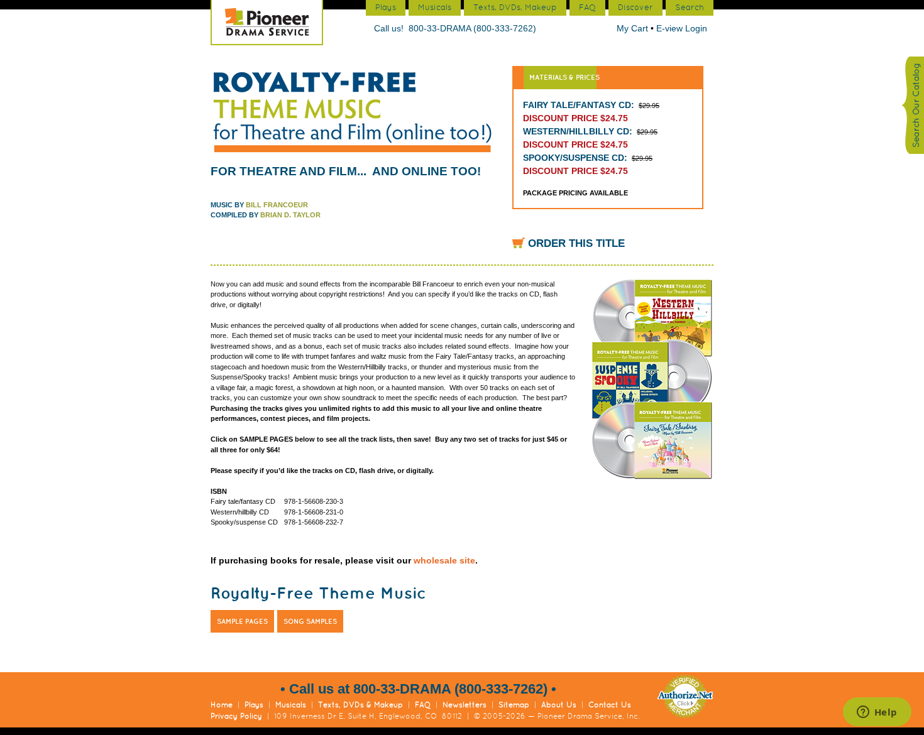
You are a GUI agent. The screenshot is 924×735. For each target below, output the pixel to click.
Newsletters (465, 704)
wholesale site (444, 560)
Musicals (290, 704)
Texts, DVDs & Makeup (360, 704)
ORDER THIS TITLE (576, 243)
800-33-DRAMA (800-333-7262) (472, 28)
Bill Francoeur (277, 205)
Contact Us (609, 704)
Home (222, 704)
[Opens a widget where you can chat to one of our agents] (876, 713)
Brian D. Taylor (290, 215)
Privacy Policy (236, 716)
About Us (558, 704)
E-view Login (681, 28)
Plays (254, 704)
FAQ (423, 704)
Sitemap (513, 704)
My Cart (634, 28)
